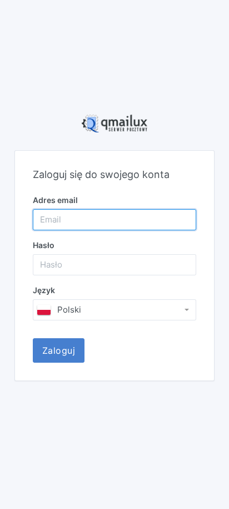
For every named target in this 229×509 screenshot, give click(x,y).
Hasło (43, 245)
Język (44, 290)
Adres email (55, 200)
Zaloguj (58, 350)
